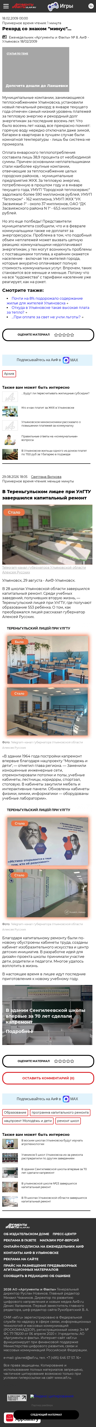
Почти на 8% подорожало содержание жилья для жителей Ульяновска (45, 300)
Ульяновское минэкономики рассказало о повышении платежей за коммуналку (51, 423)
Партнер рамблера (42, 1405)
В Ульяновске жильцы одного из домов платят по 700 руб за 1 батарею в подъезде (54, 452)
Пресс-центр (64, 1234)
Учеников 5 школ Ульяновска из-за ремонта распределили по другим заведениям (52, 1156)
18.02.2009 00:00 (15, 18)
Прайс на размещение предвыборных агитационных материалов (40, 1268)
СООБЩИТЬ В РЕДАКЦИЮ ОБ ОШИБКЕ (37, 1276)
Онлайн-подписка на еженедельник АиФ (44, 1247)
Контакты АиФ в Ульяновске (31, 1253)
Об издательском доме (26, 1234)
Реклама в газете (20, 1240)
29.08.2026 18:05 (14, 477)
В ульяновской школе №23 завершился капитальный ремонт (49, 1185)
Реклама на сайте (21, 1259)
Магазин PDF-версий (59, 1240)
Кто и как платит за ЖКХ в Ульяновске (47, 407)
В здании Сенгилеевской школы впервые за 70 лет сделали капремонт (45, 1016)
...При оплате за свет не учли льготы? (46, 317)
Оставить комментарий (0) (48, 1078)
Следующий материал (46, 1414)
